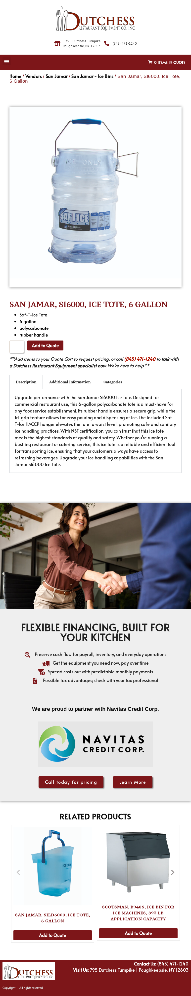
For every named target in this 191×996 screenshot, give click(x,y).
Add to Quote (45, 345)
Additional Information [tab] (70, 381)
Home (15, 76)
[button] (6, 61)
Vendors (33, 76)
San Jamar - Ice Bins (92, 76)
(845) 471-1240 (139, 359)
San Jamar (57, 76)
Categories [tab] (112, 381)
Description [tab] (26, 381)
